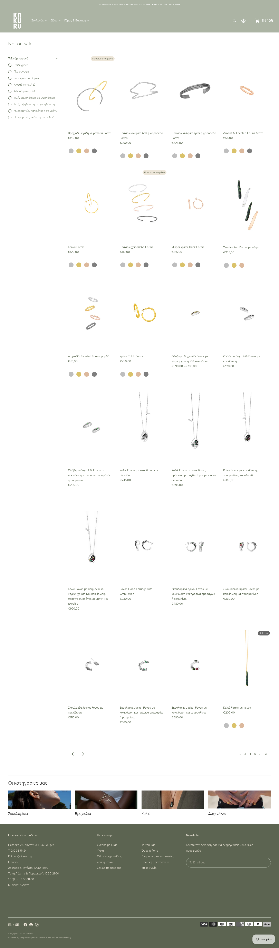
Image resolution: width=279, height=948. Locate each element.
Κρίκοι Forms (76, 247)
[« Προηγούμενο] (73, 753)
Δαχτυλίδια (217, 813)
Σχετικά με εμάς (107, 845)
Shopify (23, 938)
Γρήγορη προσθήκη (91, 121)
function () (66, 938)
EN (264, 21)
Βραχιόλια (83, 813)
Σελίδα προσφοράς (109, 868)
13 (265, 754)
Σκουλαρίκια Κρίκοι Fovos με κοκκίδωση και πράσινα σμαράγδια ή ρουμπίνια (193, 594)
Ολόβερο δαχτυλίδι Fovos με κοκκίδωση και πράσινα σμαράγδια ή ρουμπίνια (90, 475)
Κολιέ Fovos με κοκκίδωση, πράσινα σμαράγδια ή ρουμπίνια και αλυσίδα (194, 475)
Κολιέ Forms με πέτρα (237, 707)
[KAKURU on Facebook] (25, 925)
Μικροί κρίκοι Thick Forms (188, 247)
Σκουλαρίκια (18, 813)
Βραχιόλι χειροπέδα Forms (136, 247)
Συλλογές (37, 20)
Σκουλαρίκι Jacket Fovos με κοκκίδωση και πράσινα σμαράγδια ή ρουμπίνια (141, 712)
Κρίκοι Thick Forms (132, 356)
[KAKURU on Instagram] (37, 925)
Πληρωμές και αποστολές (158, 856)
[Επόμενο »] (82, 753)
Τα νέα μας (148, 845)
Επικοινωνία (149, 868)
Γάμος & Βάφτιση (75, 20)
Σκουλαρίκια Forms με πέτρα (241, 247)
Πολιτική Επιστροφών (155, 862)
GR (271, 21)
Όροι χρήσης (150, 850)
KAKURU (29, 933)
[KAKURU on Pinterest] (31, 925)
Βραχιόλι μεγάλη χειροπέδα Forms (90, 133)
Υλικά (100, 850)
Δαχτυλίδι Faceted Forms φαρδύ (88, 356)
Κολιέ (146, 813)
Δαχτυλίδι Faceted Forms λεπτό (243, 133)
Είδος (53, 20)
